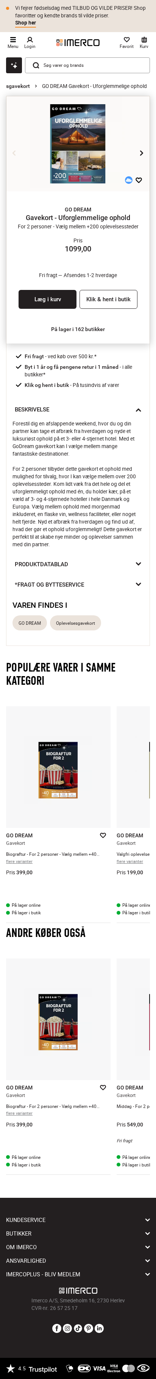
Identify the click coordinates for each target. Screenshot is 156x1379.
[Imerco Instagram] (67, 1329)
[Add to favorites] (139, 180)
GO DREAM (30, 623)
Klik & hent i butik (108, 299)
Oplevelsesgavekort (75, 623)
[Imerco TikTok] (78, 1329)
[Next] (142, 153)
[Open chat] (14, 65)
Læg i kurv (47, 299)
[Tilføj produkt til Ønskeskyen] (129, 180)
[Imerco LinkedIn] (99, 1329)
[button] (78, 209)
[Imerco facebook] (56, 1329)
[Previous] (14, 153)
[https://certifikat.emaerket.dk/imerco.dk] (143, 1368)
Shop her (25, 22)
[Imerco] (78, 42)
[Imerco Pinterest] (88, 1329)
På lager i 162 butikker (78, 329)
